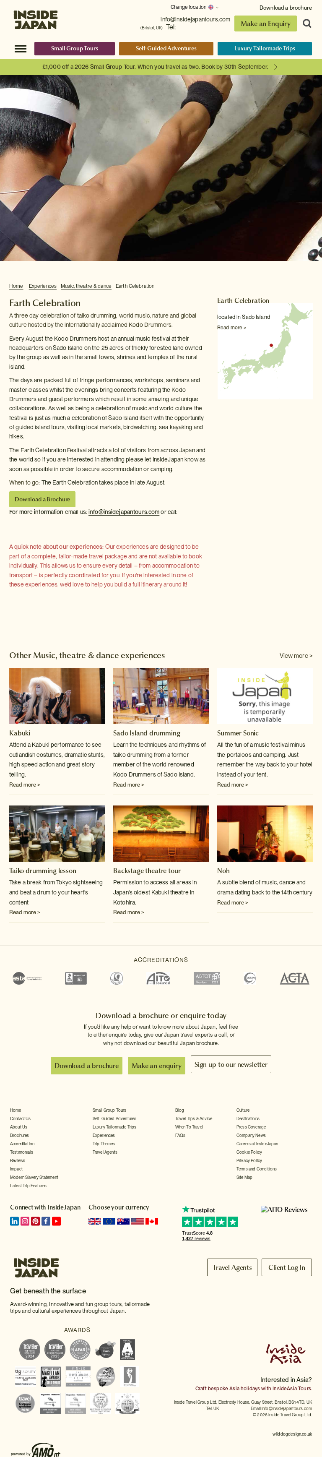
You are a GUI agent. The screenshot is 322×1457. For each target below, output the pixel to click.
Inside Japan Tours (35, 18)
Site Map (244, 1177)
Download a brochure (286, 8)
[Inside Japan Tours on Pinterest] (35, 1221)
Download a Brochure (42, 499)
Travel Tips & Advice (193, 1118)
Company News (251, 1135)
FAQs (180, 1135)
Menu (20, 48)
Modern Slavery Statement (34, 1177)
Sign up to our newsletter (231, 1064)
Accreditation (22, 1143)
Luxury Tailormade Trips (264, 48)
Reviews (17, 1160)
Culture (242, 1110)
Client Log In (286, 1267)
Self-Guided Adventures (166, 48)
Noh (223, 870)
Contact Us (20, 1118)
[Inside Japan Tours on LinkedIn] (14, 1221)
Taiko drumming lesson (42, 870)
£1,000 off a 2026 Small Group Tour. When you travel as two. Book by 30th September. (155, 66)
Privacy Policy (249, 1160)
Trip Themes (104, 1143)
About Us (18, 1126)
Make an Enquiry (266, 23)
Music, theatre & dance (86, 286)
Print (308, 286)
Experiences (43, 286)
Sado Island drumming (146, 733)
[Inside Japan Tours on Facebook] (46, 1221)
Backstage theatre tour (146, 870)
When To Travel (189, 1126)
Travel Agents (105, 1152)
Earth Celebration (135, 286)
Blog (179, 1110)
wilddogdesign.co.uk (292, 1433)
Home (16, 286)
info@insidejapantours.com (195, 19)
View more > (296, 655)
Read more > (231, 328)
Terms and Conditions (256, 1168)
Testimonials (21, 1152)
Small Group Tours (74, 48)
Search (304, 23)
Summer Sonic (238, 733)
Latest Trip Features (28, 1185)
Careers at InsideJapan (257, 1143)
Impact (16, 1168)
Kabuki (19, 733)
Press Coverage (251, 1126)
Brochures (19, 1135)
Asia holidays (244, 1389)
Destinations (248, 1118)
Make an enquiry (157, 1065)
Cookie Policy (249, 1152)
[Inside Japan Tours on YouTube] (56, 1221)
